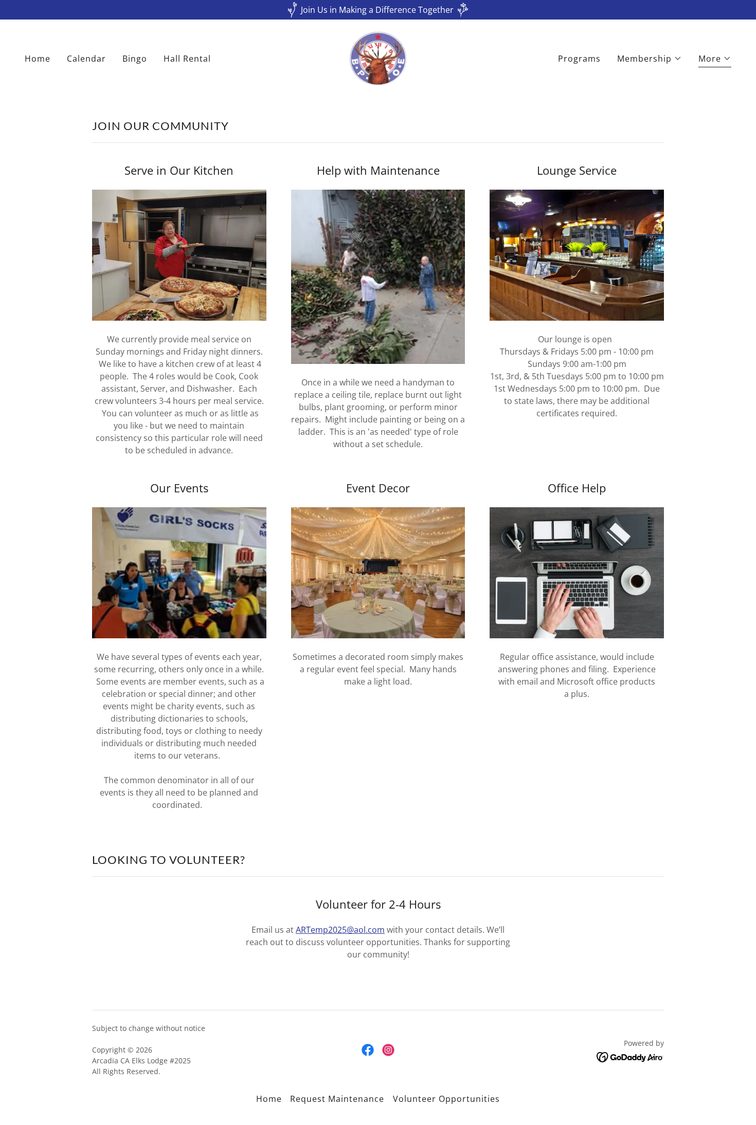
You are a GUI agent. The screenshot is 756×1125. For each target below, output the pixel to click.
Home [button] (269, 1098)
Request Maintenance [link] (337, 1098)
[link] (377, 57)
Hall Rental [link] (187, 58)
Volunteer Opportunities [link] (446, 1098)
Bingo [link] (134, 58)
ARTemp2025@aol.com (340, 929)
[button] (649, 58)
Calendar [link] (86, 58)
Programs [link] (579, 58)
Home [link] (37, 58)
